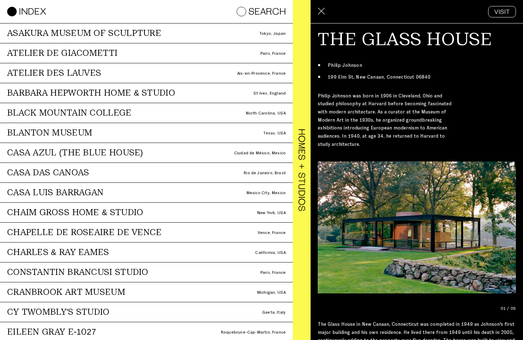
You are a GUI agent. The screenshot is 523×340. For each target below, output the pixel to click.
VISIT (502, 12)
